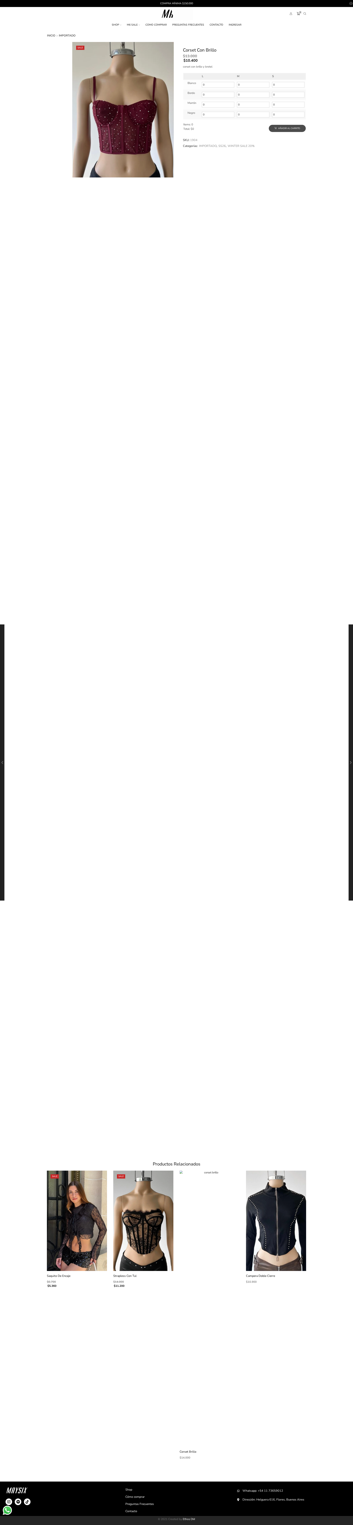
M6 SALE (132, 25)
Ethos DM (189, 1519)
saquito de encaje (58, 1276)
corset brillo (188, 1452)
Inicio (51, 35)
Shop (115, 25)
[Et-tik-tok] (27, 1501)
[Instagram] (9, 1501)
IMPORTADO (67, 35)
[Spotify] (18, 1501)
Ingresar (235, 25)
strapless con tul (125, 1276)
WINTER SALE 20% (241, 146)
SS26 (222, 146)
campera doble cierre (260, 1276)
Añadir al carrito (289, 128)
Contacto (216, 25)
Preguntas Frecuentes (188, 25)
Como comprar (156, 25)
